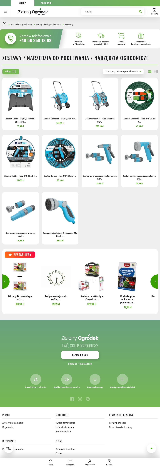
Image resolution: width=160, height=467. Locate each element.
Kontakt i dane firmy (66, 449)
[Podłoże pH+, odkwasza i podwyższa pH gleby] (127, 276)
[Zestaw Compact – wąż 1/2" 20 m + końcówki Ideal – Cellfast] (60, 96)
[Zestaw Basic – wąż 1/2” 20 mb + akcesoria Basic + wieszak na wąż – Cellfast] (20, 96)
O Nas (59, 453)
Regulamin (7, 427)
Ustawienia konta (65, 427)
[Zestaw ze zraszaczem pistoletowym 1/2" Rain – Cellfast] (139, 153)
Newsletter (86, 363)
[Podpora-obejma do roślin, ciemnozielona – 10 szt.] (56, 276)
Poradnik (46, 3)
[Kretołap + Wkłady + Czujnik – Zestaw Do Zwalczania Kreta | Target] (92, 276)
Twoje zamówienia (65, 422)
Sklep (22, 3)
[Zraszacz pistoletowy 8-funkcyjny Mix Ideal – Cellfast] (60, 210)
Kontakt (72, 363)
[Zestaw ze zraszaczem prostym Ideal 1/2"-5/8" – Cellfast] (20, 210)
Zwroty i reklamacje (12, 422)
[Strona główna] (33, 11)
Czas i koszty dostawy (120, 427)
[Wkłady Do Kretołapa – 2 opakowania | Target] (20, 276)
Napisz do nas (80, 355)
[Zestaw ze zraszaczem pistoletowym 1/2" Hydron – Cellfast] (100, 153)
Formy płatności (117, 422)
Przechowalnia (63, 431)
